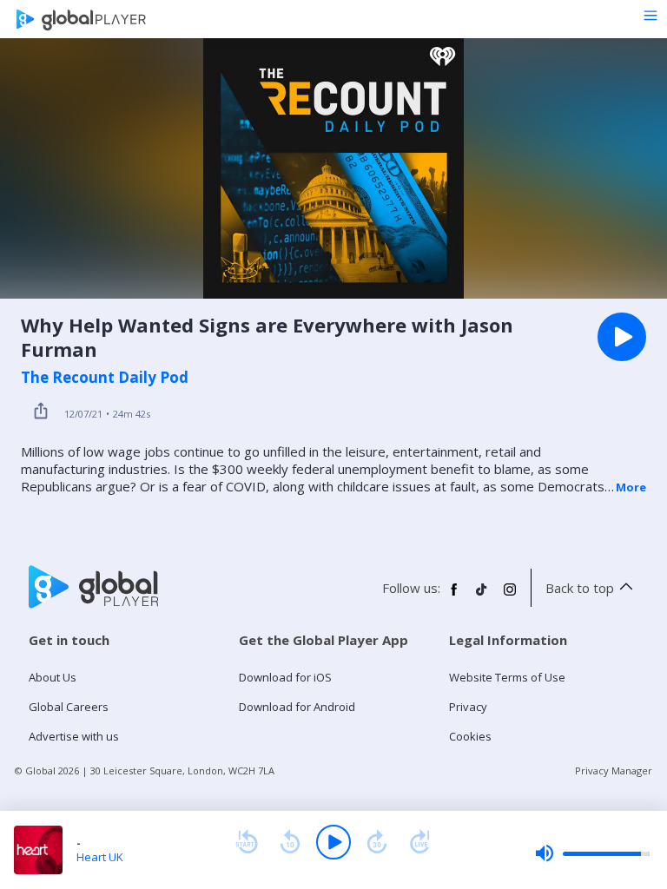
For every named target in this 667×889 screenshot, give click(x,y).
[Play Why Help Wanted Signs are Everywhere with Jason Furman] (622, 337)
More (631, 487)
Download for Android (297, 706)
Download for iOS (285, 677)
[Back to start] (246, 842)
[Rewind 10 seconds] (290, 842)
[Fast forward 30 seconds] (377, 842)
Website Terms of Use (507, 677)
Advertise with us (74, 736)
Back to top (579, 587)
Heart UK (99, 857)
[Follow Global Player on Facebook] (454, 596)
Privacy (468, 706)
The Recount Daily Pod (104, 377)
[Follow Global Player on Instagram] (510, 596)
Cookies (470, 736)
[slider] (592, 853)
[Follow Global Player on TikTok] (482, 596)
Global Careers (69, 706)
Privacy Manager (613, 770)
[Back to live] (420, 842)
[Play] (333, 842)
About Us (52, 677)
